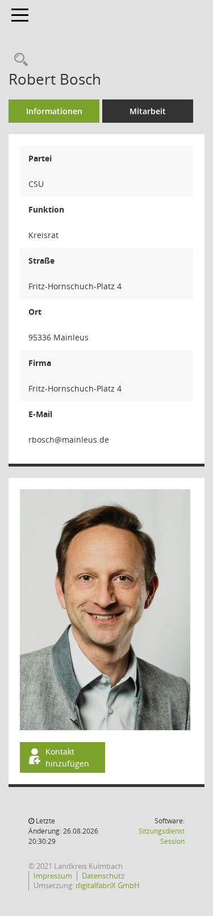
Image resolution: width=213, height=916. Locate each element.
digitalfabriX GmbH (108, 885)
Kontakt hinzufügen (67, 757)
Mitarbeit (148, 111)
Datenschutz (103, 876)
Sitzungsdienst (162, 836)
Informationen (54, 111)
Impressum (53, 876)
